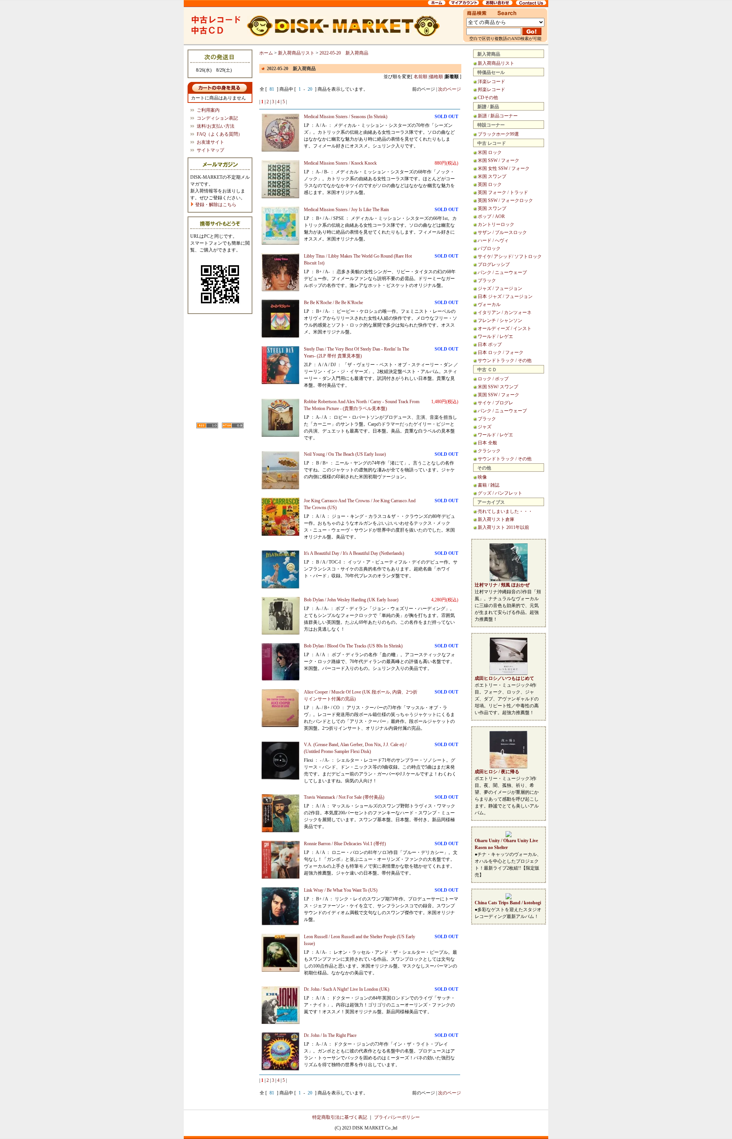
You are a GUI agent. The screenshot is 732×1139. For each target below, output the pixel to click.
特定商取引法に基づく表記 (339, 1117)
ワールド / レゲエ (495, 336)
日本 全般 (487, 442)
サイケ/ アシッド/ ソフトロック (510, 256)
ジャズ (484, 426)
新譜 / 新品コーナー (498, 116)
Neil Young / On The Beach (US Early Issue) (345, 454)
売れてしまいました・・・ (505, 511)
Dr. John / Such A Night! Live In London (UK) (346, 989)
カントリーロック (496, 224)
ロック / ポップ (493, 378)
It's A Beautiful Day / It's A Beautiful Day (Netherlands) (354, 553)
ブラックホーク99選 (498, 134)
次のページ (449, 89)
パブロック (489, 248)
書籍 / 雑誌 (488, 485)
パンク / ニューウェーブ (502, 272)
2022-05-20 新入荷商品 (343, 53)
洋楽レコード (491, 81)
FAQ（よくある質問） (219, 134)
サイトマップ (210, 150)
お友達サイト (210, 142)
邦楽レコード (491, 89)
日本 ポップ (490, 344)
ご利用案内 (208, 110)
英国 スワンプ (492, 208)
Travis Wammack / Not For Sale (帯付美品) (344, 797)
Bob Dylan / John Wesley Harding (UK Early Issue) (351, 599)
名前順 (420, 76)
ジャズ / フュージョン (500, 288)
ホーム (266, 53)
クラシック (489, 450)
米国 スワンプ (492, 176)
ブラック (487, 280)
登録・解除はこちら (215, 204)
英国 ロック (490, 184)
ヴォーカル (489, 304)
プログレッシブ (494, 264)
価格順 (436, 76)
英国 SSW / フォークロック (505, 200)
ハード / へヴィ (493, 240)
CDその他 (488, 97)
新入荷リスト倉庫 (496, 519)
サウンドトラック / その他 (504, 360)
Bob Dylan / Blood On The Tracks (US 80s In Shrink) (353, 646)
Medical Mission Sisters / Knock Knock (340, 163)
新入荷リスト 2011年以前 (503, 527)
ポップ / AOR (491, 216)
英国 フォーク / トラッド (503, 192)
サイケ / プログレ (495, 402)
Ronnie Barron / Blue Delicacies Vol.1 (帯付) (345, 843)
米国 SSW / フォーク (498, 160)
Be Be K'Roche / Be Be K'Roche (333, 302)
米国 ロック (490, 152)
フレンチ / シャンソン (500, 320)
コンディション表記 (217, 118)
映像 (482, 477)
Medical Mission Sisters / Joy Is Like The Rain (346, 209)
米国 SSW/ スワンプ (498, 386)
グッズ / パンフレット (500, 493)
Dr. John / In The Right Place (330, 1035)
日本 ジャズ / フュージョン (505, 296)
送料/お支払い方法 (215, 126)
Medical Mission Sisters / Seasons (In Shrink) (345, 116)
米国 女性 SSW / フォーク (504, 168)
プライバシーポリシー (397, 1117)
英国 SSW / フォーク (498, 394)
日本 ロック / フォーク (500, 352)
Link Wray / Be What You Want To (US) (340, 890)
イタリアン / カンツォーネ (504, 312)
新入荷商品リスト (496, 63)
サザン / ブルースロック (502, 232)
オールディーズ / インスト (504, 328)
